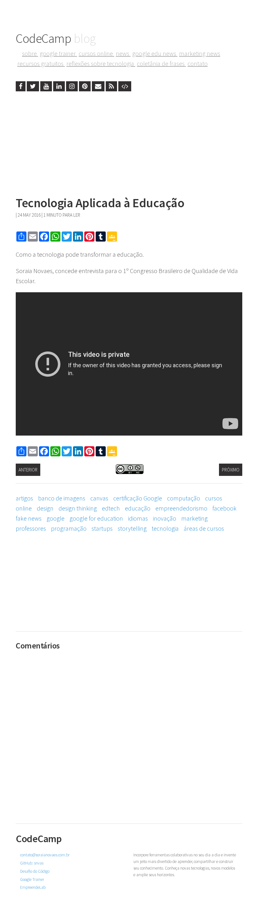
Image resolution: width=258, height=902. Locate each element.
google (55, 518)
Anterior (28, 470)
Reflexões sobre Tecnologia (100, 63)
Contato (198, 63)
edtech (111, 508)
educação (137, 508)
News (123, 53)
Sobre (30, 53)
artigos (24, 498)
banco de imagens (61, 498)
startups (102, 528)
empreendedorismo (181, 508)
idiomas (138, 518)
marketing (194, 518)
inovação (164, 518)
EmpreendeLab (33, 887)
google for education (96, 518)
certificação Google (137, 498)
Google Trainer (58, 53)
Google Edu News (154, 53)
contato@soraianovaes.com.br (45, 855)
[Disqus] (129, 732)
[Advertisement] (129, 142)
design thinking (78, 508)
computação (183, 498)
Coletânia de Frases (161, 63)
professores (31, 528)
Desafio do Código (34, 871)
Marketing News (199, 53)
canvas (99, 498)
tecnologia (165, 528)
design (45, 508)
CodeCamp (56, 38)
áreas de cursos (204, 528)
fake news (29, 518)
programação (69, 528)
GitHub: (31, 863)
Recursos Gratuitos (41, 63)
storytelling (132, 528)
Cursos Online (96, 53)
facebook (224, 508)
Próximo (230, 470)
